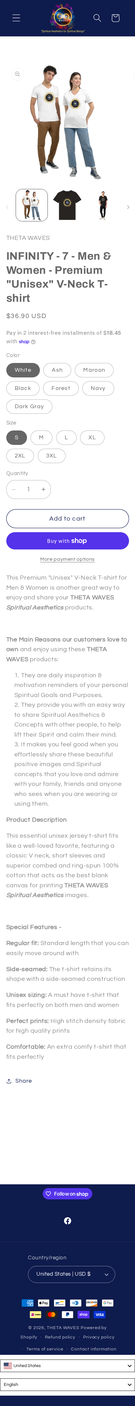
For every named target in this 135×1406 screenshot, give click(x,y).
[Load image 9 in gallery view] (103, 205)
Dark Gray (29, 406)
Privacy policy (99, 1337)
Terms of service (44, 1349)
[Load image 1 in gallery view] (32, 205)
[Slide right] (128, 207)
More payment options (67, 559)
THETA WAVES (63, 1327)
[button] (16, 18)
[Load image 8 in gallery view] (67, 205)
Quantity (17, 473)
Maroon (94, 370)
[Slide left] (7, 207)
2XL (20, 456)
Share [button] (23, 1081)
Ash (57, 370)
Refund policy (60, 1337)
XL (92, 438)
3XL (51, 456)
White (23, 370)
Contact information (93, 1349)
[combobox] (67, 1366)
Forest (60, 388)
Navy (98, 388)
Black (23, 388)
